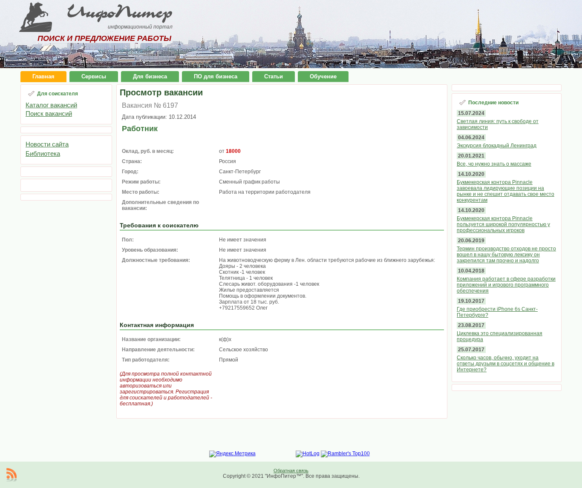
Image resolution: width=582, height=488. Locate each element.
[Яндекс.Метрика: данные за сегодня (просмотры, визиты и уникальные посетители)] (232, 454)
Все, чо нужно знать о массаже (494, 164)
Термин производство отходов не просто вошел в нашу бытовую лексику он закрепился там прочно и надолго (506, 255)
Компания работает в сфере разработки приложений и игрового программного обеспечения (506, 285)
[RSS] (11, 475)
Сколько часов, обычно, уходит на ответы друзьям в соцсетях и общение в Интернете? (505, 364)
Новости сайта (47, 144)
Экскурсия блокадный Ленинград (496, 146)
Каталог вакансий (51, 105)
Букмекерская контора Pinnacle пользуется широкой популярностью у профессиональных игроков (503, 224)
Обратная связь (291, 470)
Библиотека (43, 153)
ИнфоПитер (120, 12)
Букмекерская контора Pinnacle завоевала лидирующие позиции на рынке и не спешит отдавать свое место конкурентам (505, 191)
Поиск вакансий (49, 113)
